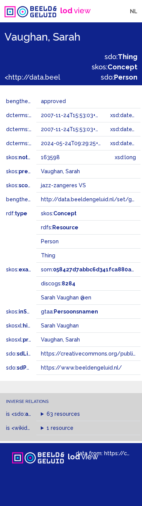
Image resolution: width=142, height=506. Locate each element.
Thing (48, 255)
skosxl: (32, 326)
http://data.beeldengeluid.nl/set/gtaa (90, 199)
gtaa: (69, 312)
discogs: (58, 283)
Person (50, 241)
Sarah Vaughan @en (66, 298)
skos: (114, 67)
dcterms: (29, 143)
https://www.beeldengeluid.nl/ (81, 368)
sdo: (121, 57)
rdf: (16, 213)
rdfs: (59, 227)
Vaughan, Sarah (60, 340)
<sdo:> (27, 414)
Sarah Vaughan (60, 326)
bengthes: (27, 101)
